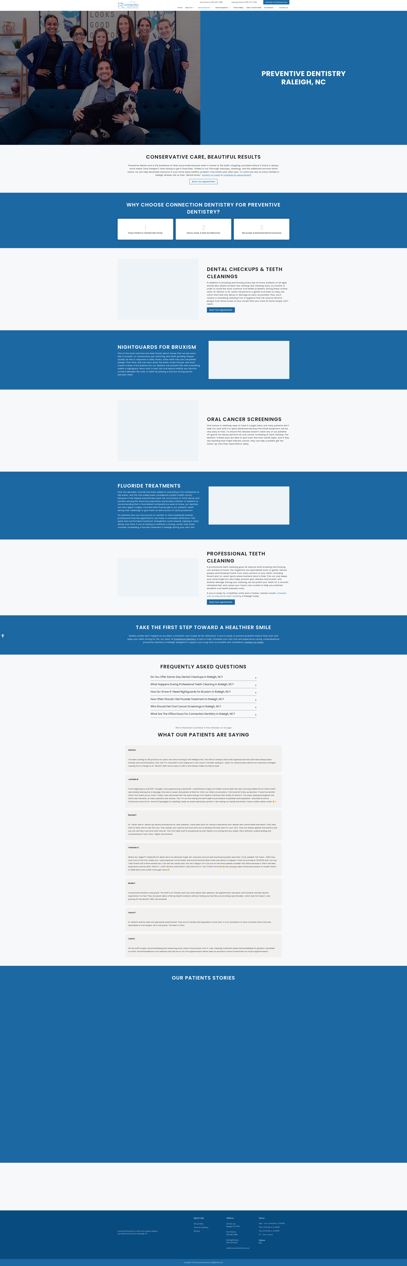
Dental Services (204, 7)
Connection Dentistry (185, 639)
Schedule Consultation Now (276, 2)
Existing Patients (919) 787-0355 (244, 2)
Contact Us (283, 7)
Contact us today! (254, 642)
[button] (153, 1002)
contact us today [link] (211, 175)
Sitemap (197, 1231)
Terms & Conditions (201, 1227)
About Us (188, 7)
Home (180, 7)
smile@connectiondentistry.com (237, 1248)
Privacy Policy (199, 1224)
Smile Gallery (238, 7)
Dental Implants (221, 7)
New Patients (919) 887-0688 (211, 2)
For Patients (268, 7)
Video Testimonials (253, 7)
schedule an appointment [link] (237, 175)
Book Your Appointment (203, 181)
